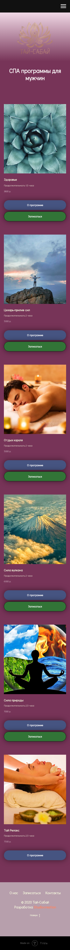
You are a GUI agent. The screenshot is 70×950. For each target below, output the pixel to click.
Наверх (34, 915)
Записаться (32, 892)
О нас (14, 892)
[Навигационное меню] (63, 6)
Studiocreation (45, 907)
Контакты (53, 892)
